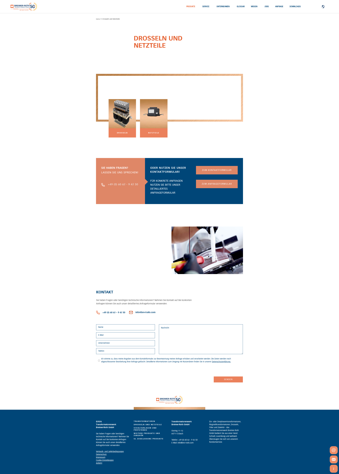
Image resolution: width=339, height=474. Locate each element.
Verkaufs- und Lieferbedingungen (110, 452)
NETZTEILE (153, 133)
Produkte (190, 7)
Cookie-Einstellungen (105, 460)
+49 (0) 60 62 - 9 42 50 (123, 184)
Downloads (295, 7)
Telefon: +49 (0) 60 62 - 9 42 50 (184, 440)
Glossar (241, 7)
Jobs (267, 7)
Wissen (254, 7)
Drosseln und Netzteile (148, 424)
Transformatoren (144, 421)
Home (98, 19)
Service (205, 7)
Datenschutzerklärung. (221, 362)
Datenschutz (101, 454)
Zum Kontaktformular (217, 170)
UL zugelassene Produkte (149, 439)
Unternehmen (223, 7)
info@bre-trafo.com (145, 312)
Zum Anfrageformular (217, 184)
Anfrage (279, 7)
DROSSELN (122, 133)
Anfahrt (99, 463)
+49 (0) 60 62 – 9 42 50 (113, 313)
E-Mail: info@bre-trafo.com (182, 443)
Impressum (100, 457)
